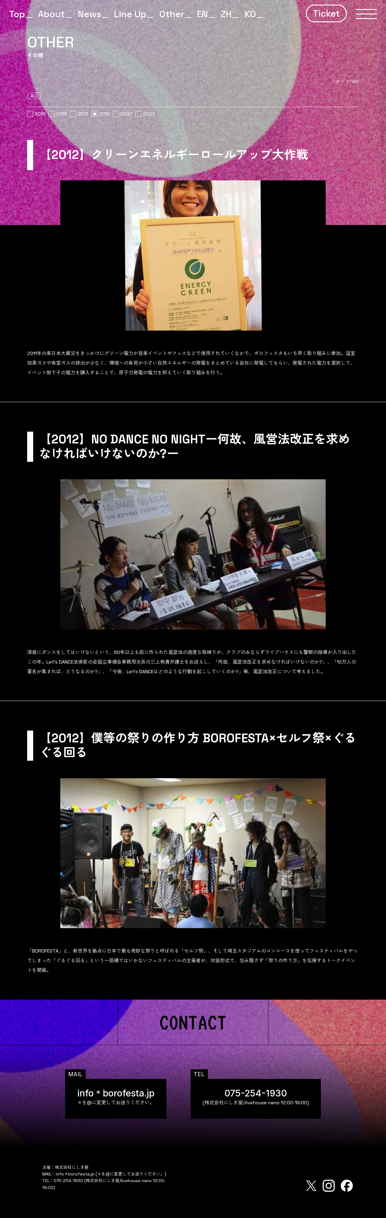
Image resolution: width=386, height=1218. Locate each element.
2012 (104, 114)
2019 (40, 114)
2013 (83, 114)
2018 (61, 114)
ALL (34, 96)
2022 (126, 114)
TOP (336, 82)
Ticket (326, 13)
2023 (149, 114)
